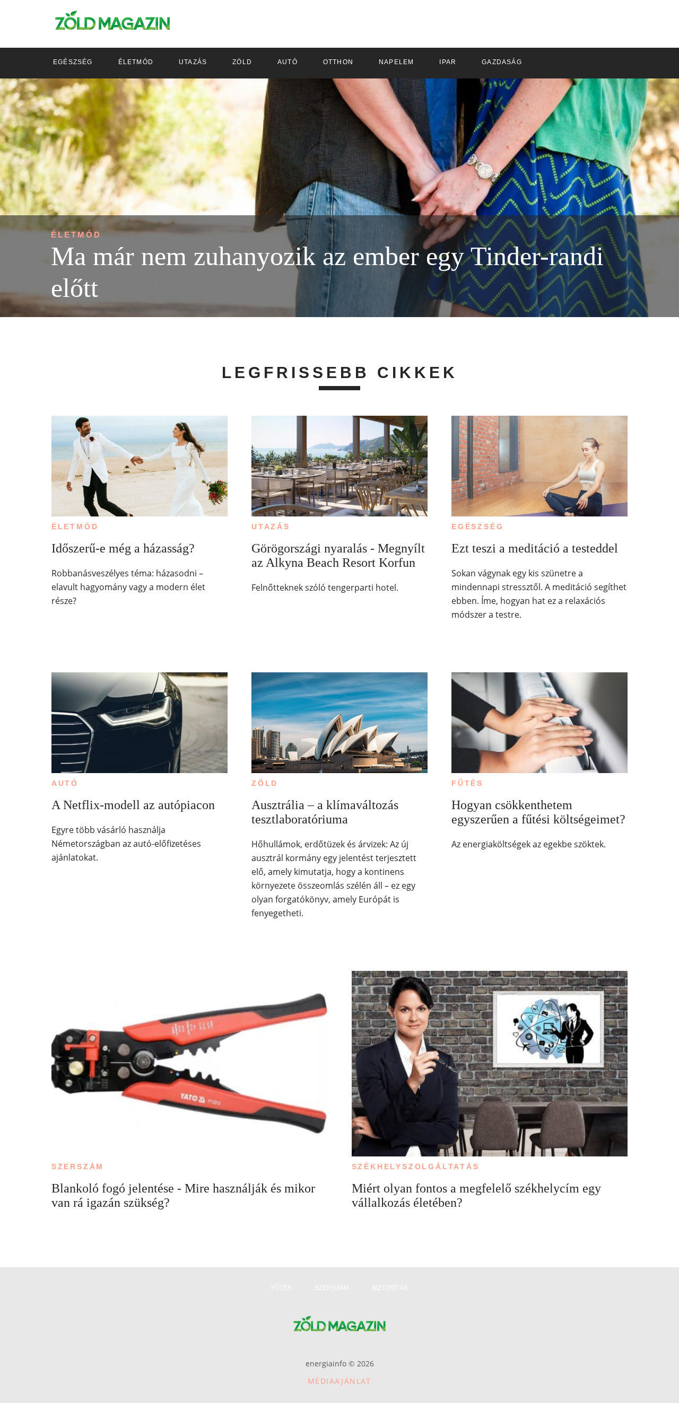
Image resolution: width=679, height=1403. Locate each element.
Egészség (477, 526)
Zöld (264, 783)
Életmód (76, 234)
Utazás (270, 526)
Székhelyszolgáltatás (416, 1166)
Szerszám (77, 1166)
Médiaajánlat (339, 1381)
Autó (65, 783)
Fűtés (467, 783)
